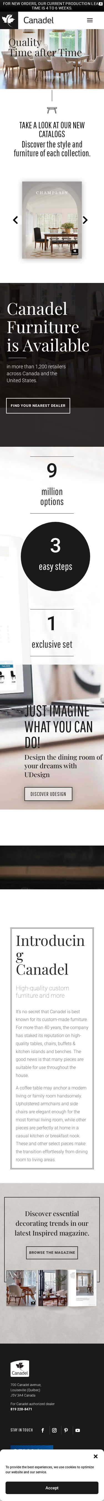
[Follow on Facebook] (42, 1430)
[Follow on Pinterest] (65, 1430)
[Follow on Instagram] (54, 1430)
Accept (52, 1487)
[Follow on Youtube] (77, 1430)
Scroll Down (52, 77)
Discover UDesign (48, 794)
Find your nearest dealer (38, 406)
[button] (17, 220)
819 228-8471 (21, 1409)
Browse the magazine (52, 1252)
